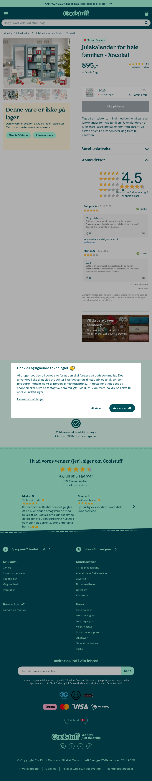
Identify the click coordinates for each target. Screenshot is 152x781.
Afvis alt (97, 408)
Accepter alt (122, 408)
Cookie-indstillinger (30, 399)
